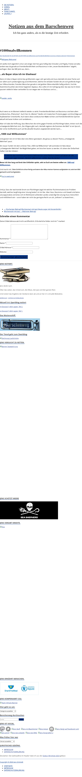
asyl (37, 56)
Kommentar (5, 239)
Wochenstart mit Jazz (20, 211)
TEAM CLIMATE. (9, 11)
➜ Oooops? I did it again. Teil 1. (11, 311)
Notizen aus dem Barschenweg (41, 26)
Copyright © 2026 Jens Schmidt (11, 762)
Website (3, 252)
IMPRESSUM (3, 298)
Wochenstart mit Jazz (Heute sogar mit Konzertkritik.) (32, 209)
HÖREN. (7, 7)
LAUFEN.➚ (8, 13)
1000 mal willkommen (29, 56)
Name (3, 243)
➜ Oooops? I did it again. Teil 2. (11, 307)
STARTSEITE (8, 766)
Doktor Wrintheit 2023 (51, 756)
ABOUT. (7, 9)
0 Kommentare (71, 56)
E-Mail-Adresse (6, 247)
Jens (1, 56)
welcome (63, 56)
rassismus (53, 56)
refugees (58, 56)
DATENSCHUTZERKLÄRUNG (16, 298)
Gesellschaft (6, 56)
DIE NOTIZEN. (9, 5)
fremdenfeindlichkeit (44, 56)
